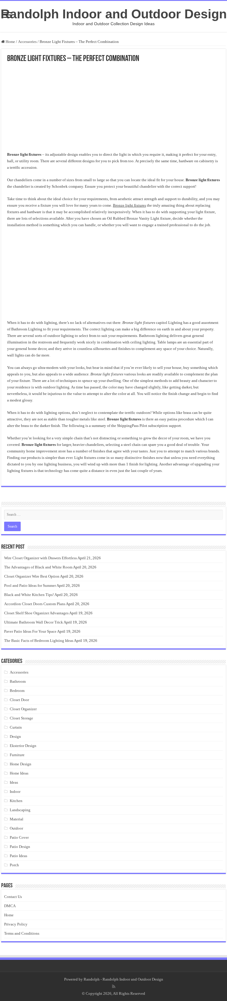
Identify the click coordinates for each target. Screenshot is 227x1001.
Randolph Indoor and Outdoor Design (114, 14)
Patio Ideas (18, 856)
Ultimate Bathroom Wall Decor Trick (33, 622)
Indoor (15, 791)
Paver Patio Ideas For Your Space (30, 631)
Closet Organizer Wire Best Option (31, 576)
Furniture (17, 755)
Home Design (20, 764)
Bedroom (17, 690)
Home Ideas (19, 773)
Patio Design (20, 846)
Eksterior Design (23, 745)
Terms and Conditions (21, 933)
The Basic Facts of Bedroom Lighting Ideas (38, 640)
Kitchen (16, 800)
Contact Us (13, 896)
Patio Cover (19, 837)
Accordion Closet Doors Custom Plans (34, 604)
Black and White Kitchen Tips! (29, 594)
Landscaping (20, 810)
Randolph (92, 979)
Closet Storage (21, 718)
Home (10, 41)
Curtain (16, 727)
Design (15, 736)
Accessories (27, 41)
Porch (14, 865)
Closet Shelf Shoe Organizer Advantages (36, 613)
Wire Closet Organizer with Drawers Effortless (40, 558)
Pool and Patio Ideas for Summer (30, 585)
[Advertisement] (113, 107)
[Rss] (113, 986)
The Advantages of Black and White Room (38, 567)
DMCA (10, 906)
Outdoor (16, 828)
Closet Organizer (23, 709)
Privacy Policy (15, 924)
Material (16, 819)
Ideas (14, 782)
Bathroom (18, 681)
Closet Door (19, 700)
